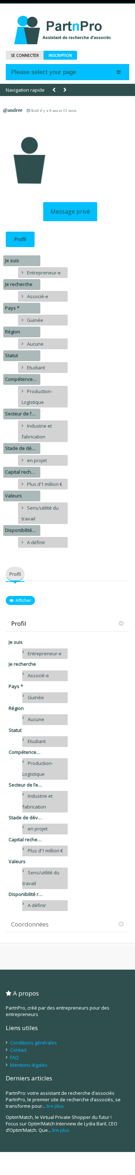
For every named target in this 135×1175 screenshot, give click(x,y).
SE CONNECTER (25, 55)
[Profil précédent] (54, 90)
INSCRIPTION (60, 55)
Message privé (70, 211)
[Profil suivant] (64, 90)
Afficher (23, 600)
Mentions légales (29, 1065)
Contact (18, 1050)
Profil (20, 239)
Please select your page (43, 72)
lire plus (55, 1106)
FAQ (14, 1057)
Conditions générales (33, 1042)
